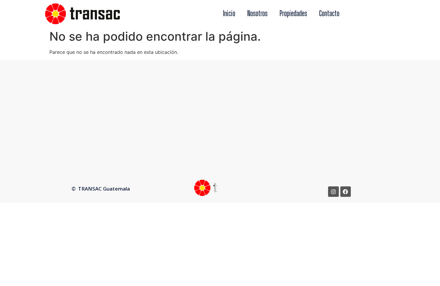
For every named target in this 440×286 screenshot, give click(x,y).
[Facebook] (345, 191)
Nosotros (257, 13)
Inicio (229, 13)
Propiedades (293, 13)
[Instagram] (333, 191)
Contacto (329, 13)
